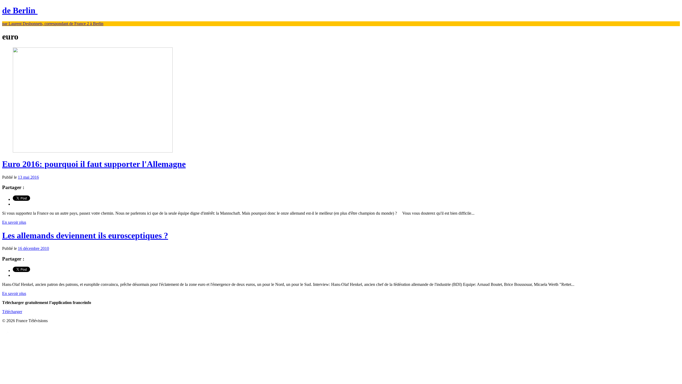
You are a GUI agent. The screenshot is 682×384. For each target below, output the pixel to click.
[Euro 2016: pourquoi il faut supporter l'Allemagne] (93, 151)
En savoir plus (14, 222)
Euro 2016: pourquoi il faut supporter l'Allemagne (94, 164)
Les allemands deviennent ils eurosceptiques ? (85, 235)
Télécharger (12, 311)
